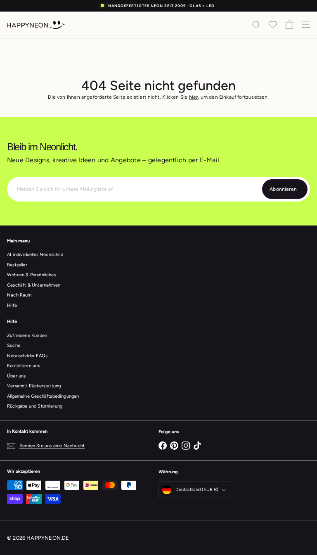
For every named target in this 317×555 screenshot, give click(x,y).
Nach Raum (19, 295)
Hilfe (12, 305)
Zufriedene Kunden (27, 335)
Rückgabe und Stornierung (34, 406)
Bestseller (17, 265)
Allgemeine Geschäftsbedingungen (43, 396)
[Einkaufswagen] (289, 25)
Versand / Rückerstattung (34, 386)
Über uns (16, 376)
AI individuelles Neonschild (35, 254)
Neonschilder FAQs (27, 355)
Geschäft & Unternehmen (33, 285)
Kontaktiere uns (23, 365)
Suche (13, 345)
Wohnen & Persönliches (31, 275)
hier (193, 97)
